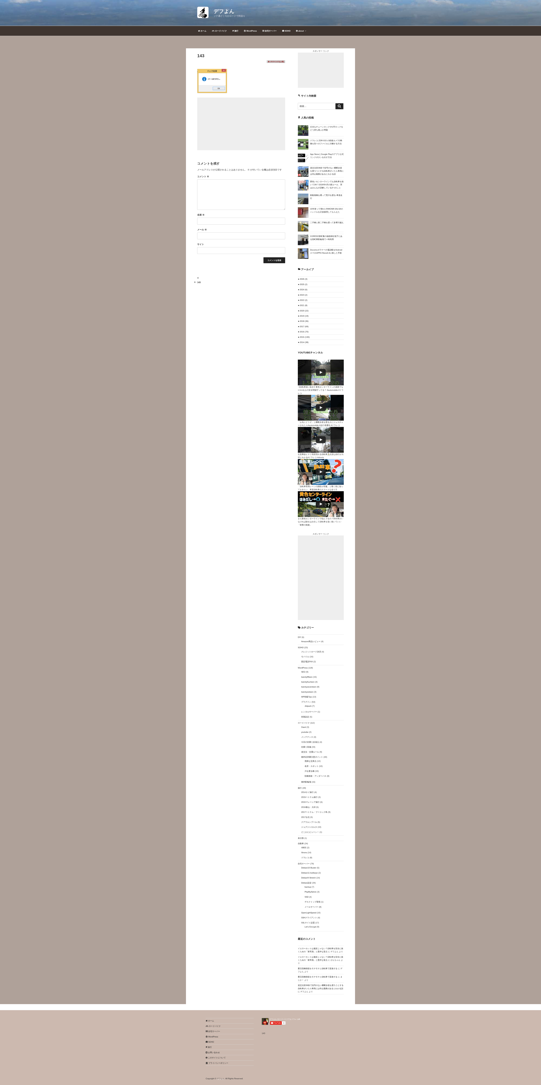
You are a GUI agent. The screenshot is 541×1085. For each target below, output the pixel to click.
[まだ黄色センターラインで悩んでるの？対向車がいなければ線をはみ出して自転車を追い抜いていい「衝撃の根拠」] (321, 504)
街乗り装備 (306, 747)
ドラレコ (305, 857)
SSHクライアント (309, 917)
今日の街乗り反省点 (310, 742)
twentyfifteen (306, 677)
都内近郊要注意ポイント (312, 757)
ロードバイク (220, 31)
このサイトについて (216, 1058)
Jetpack (308, 706)
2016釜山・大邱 (308, 807)
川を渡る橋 (309, 771)
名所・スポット (311, 766)
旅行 (236, 31)
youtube (304, 732)
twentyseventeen (308, 687)
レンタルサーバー (309, 712)
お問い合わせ (213, 1052)
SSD (307, 897)
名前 (201, 215)
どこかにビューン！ (310, 832)
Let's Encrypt (310, 927)
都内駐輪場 (306, 782)
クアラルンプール (309, 822)
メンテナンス (307, 737)
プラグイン (306, 702)
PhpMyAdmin (310, 892)
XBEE (303, 847)
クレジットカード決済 (311, 652)
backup (308, 887)
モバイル (305, 657)
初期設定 (305, 717)
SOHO (287, 31)
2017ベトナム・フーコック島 (314, 812)
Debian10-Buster (308, 868)
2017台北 (305, 817)
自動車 (301, 843)
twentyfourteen (307, 682)
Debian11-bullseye (309, 873)
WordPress (251, 31)
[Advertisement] (241, 124)
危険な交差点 (310, 761)
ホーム (203, 31)
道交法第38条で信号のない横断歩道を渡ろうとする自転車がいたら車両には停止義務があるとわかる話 (327, 171)
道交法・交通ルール (310, 752)
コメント (203, 176)
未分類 (301, 838)
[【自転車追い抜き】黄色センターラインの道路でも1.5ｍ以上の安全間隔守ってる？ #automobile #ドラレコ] (321, 372)
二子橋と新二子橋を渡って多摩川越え (327, 222)
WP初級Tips (306, 697)
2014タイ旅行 (307, 792)
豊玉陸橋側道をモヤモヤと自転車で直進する (317, 968)
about (301, 31)
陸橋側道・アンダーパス (315, 776)
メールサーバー (311, 907)
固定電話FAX (307, 661)
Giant (303, 727)
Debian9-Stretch (308, 878)
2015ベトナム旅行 (309, 797)
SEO (303, 672)
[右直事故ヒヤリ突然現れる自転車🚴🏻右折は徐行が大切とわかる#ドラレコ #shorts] (321, 440)
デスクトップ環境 (312, 902)
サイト (200, 244)
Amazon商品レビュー (310, 641)
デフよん (224, 11)
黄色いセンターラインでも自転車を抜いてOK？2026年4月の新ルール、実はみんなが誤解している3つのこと (327, 184)
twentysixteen (307, 692)
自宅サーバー (270, 31)
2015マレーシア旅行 (310, 802)
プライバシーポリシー (218, 1063)
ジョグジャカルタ (309, 827)
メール (202, 229)
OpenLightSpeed (308, 913)
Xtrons (304, 852)
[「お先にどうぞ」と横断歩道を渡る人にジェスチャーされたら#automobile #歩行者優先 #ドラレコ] (321, 408)
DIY (299, 637)
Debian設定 (306, 883)
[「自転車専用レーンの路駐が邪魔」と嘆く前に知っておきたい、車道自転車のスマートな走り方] (321, 472)
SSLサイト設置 (308, 923)
